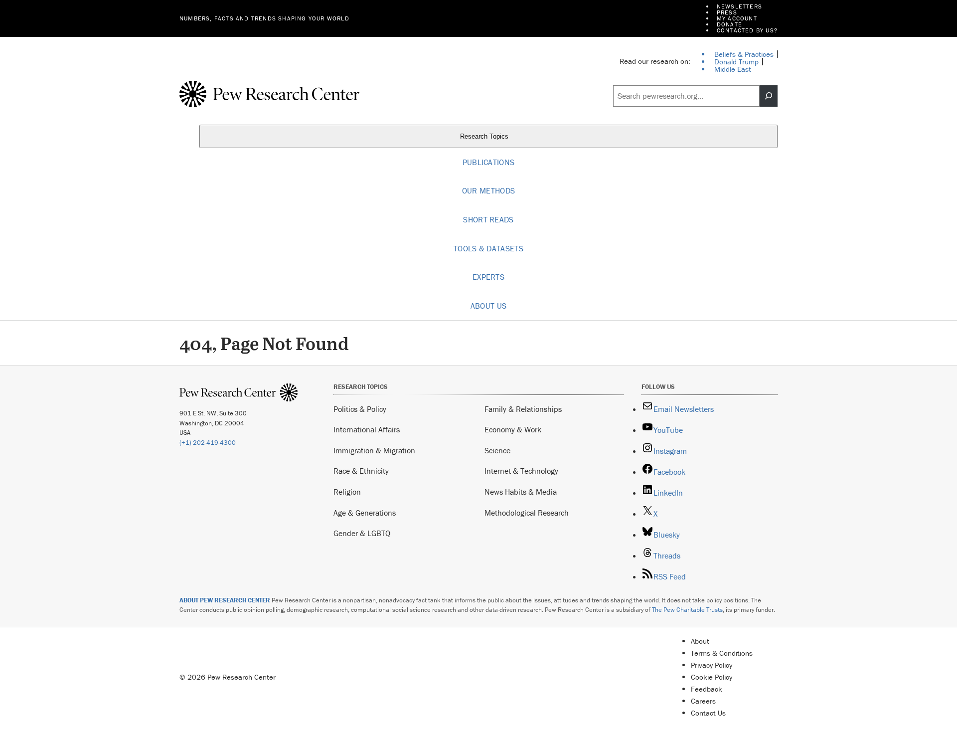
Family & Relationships (523, 409)
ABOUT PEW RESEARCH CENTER (224, 600)
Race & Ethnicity (361, 471)
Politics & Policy (359, 409)
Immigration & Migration (374, 450)
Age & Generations (364, 513)
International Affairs (366, 429)
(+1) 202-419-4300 (207, 442)
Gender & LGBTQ (361, 533)
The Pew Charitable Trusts (687, 609)
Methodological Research (526, 513)
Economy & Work (512, 429)
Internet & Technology (521, 471)
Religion (347, 492)
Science (497, 450)
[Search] (769, 96)
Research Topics (485, 136)
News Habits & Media (520, 492)
